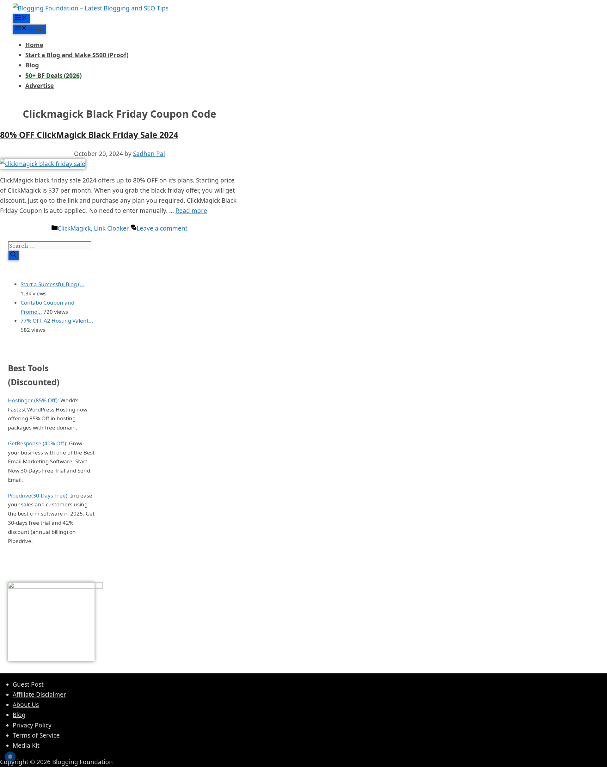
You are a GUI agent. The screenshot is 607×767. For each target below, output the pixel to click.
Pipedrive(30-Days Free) (37, 495)
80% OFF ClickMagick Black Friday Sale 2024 (89, 134)
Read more (191, 211)
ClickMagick (74, 228)
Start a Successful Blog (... (52, 284)
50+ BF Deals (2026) (53, 75)
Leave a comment (162, 228)
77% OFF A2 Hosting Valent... (57, 320)
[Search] (13, 255)
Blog (32, 65)
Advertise (39, 86)
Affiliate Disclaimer (39, 694)
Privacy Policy (32, 725)
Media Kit (26, 745)
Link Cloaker (111, 228)
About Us (26, 705)
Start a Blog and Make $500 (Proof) (76, 55)
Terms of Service (36, 735)
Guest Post (28, 684)
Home (34, 45)
